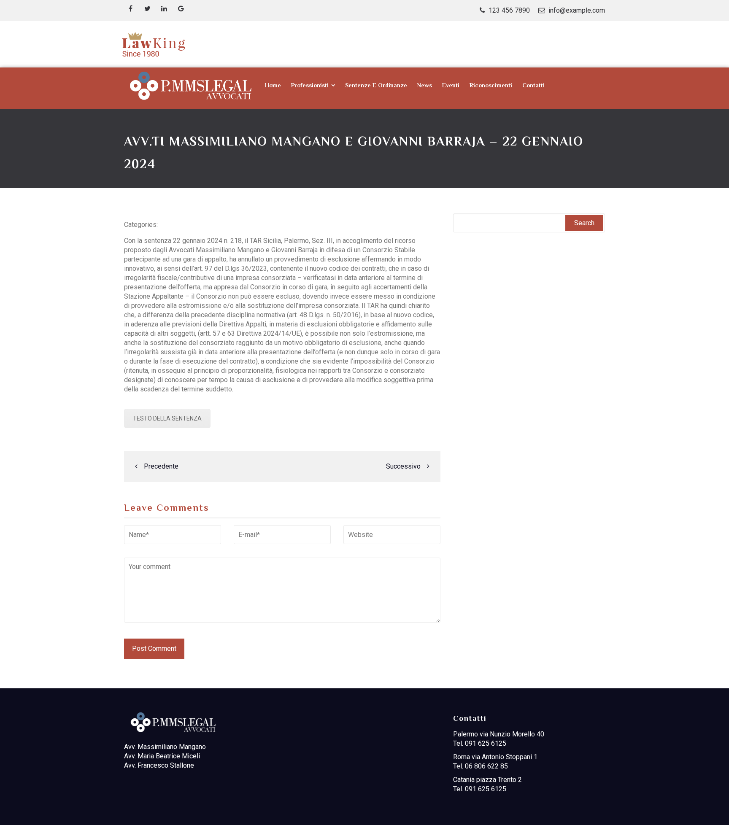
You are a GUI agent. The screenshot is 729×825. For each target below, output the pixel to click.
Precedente (161, 466)
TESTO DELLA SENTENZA (167, 418)
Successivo (403, 466)
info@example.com (576, 10)
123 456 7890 (509, 10)
